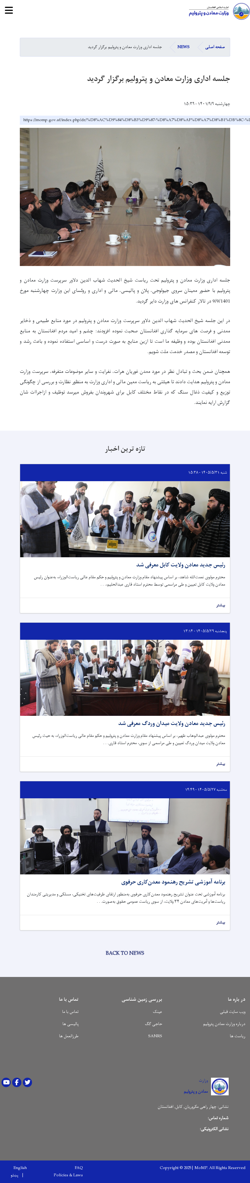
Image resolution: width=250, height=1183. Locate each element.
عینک (157, 1012)
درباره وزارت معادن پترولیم (224, 1024)
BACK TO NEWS (125, 953)
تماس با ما (70, 1012)
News (183, 47)
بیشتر (220, 605)
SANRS (155, 1036)
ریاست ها (237, 1036)
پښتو (14, 1175)
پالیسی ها (70, 1024)
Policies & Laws (68, 1175)
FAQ (79, 1168)
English (20, 1168)
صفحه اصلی (215, 47)
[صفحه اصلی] (218, 11)
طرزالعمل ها (69, 1036)
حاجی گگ (153, 1024)
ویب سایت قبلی (232, 1012)
